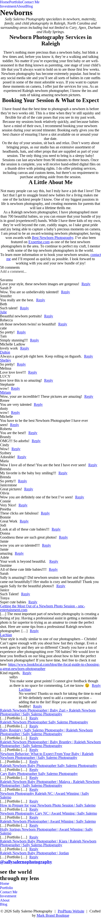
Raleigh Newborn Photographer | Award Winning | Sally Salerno (48, 821)
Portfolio (15, 2)
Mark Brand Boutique (53, 915)
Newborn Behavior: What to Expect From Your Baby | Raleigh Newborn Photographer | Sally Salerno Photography (46, 756)
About (21, 6)
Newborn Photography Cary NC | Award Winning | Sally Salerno (48, 813)
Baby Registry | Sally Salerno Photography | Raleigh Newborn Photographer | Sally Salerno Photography (46, 732)
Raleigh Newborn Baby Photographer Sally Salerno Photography (48, 766)
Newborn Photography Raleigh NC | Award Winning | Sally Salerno (44, 795)
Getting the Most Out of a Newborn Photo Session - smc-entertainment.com (42, 608)
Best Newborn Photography (52, 238)
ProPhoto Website (71, 911)
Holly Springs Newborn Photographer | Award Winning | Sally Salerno (46, 831)
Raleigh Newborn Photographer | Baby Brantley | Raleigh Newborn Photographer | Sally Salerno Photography (50, 744)
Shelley (5, 360)
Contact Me (30, 2)
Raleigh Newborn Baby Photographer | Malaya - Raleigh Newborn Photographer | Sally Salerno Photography (50, 783)
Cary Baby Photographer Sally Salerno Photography (39, 774)
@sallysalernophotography (26, 861)
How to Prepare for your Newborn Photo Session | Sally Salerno (48, 805)
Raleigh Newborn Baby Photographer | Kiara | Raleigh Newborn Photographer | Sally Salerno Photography (48, 843)
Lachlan (6, 635)
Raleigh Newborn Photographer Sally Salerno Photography (44, 722)
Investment (8, 6)
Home (4, 2)
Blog (29, 6)
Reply (86, 284)
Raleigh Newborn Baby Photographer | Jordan (34, 853)
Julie (3, 312)
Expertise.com (39, 242)
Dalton (5, 352)
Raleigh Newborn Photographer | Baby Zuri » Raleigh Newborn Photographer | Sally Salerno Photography (48, 712)
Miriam (5, 392)
